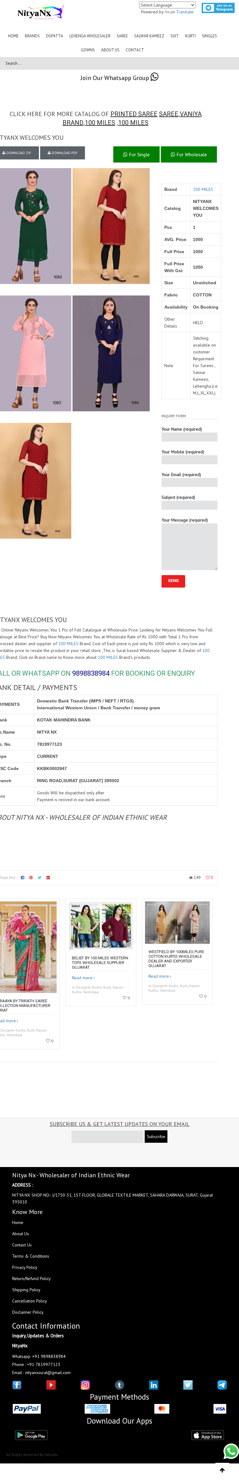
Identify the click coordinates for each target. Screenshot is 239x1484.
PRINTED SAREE (133, 114)
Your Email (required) (181, 474)
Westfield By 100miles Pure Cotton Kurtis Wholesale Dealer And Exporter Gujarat (176, 958)
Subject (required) (178, 497)
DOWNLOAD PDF (64, 153)
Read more (82, 978)
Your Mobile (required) (183, 452)
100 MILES (100, 122)
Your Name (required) (182, 429)
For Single (139, 154)
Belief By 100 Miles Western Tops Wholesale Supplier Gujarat (100, 963)
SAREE (168, 114)
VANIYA (191, 114)
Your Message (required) (185, 520)
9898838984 (91, 673)
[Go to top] (222, 1470)
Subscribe (156, 1136)
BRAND (73, 122)
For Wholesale (191, 154)
